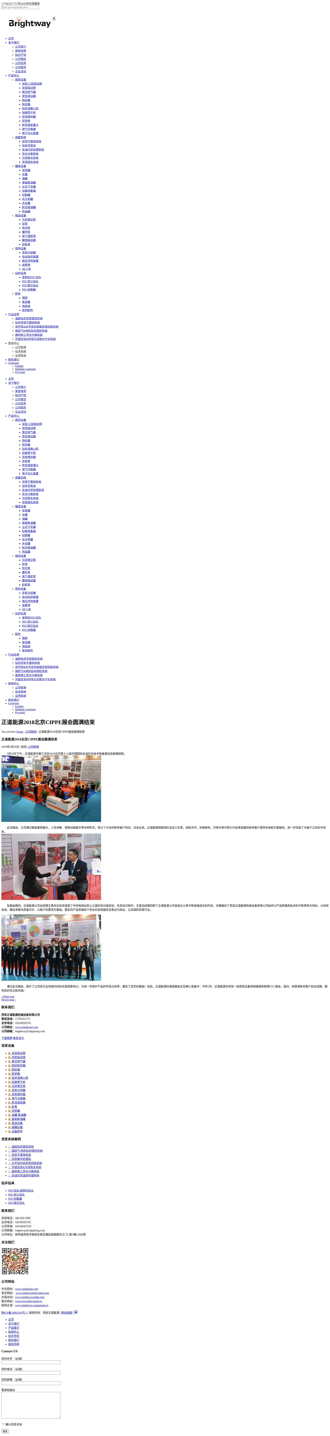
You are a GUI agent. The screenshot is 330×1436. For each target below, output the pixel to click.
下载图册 (6, 1038)
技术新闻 (20, 351)
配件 (18, 293)
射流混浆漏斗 (30, 125)
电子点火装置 (30, 133)
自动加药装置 (30, 256)
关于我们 (13, 42)
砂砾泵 (26, 244)
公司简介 (20, 46)
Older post (7, 996)
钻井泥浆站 (29, 145)
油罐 (25, 178)
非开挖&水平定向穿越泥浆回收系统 (36, 326)
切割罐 (26, 195)
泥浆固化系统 (30, 162)
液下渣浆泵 (29, 236)
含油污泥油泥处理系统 (23, 1175)
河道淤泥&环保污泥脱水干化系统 (35, 339)
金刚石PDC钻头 (31, 277)
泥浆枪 (26, 120)
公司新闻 (20, 347)
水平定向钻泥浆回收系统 (25, 1163)
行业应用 (13, 314)
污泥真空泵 (29, 219)
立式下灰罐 (29, 186)
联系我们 (13, 359)
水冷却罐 (27, 199)
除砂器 (26, 100)
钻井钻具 (20, 273)
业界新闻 (20, 355)
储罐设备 (15, 1127)
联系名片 (18, 1038)
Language (13, 362)
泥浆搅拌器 (29, 116)
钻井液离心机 (30, 108)
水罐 (25, 174)
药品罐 (26, 211)
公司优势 (20, 63)
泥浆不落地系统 (31, 141)
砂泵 (25, 223)
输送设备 (20, 215)
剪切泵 (26, 227)
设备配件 (15, 1131)
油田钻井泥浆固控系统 (29, 318)
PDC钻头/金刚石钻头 (21, 1190)
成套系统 (20, 137)
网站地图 (66, 1312)
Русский (20, 372)
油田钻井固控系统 (21, 1146)
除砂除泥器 (16, 1065)
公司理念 (20, 59)
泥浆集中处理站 (19, 1159)
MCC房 (26, 269)
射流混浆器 (16, 1102)
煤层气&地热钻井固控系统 (31, 330)
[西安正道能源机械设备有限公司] (35, 29)
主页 (11, 38)
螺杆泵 (26, 232)
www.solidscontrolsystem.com (32, 1293)
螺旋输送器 (29, 240)
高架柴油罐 (29, 182)
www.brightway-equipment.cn (31, 1305)
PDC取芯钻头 (30, 285)
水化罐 (26, 203)
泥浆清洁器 (29, 96)
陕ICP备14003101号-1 (14, 1312)
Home (19, 731)
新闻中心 (13, 343)
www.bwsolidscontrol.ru (28, 1301)
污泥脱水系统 (30, 157)
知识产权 (20, 55)
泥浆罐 (26, 170)
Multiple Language (25, 369)
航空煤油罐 (29, 207)
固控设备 (20, 79)
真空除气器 (29, 92)
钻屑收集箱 (29, 190)
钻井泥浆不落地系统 (27, 322)
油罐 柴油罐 (17, 1114)
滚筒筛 (26, 264)
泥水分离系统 (30, 153)
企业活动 (20, 71)
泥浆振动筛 (29, 87)
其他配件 (27, 310)
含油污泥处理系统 (33, 149)
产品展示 (13, 1327)
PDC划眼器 (29, 289)
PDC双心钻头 (30, 281)
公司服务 (20, 67)
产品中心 (13, 75)
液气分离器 (29, 129)
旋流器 (26, 302)
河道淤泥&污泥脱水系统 (24, 1167)
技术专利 (13, 1336)
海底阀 (26, 306)
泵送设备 (15, 1123)
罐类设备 (20, 166)
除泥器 (26, 104)
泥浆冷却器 (29, 252)
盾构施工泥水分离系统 (29, 334)
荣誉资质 (20, 50)
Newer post (8, 999)
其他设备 (20, 248)
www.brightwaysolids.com (29, 1297)
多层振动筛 (16, 1053)
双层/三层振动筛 (32, 83)
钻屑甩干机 (29, 112)
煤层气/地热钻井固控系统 (25, 1150)
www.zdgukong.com (26, 1027)
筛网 (25, 297)
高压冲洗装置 (30, 260)
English (19, 366)
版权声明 (13, 1344)
